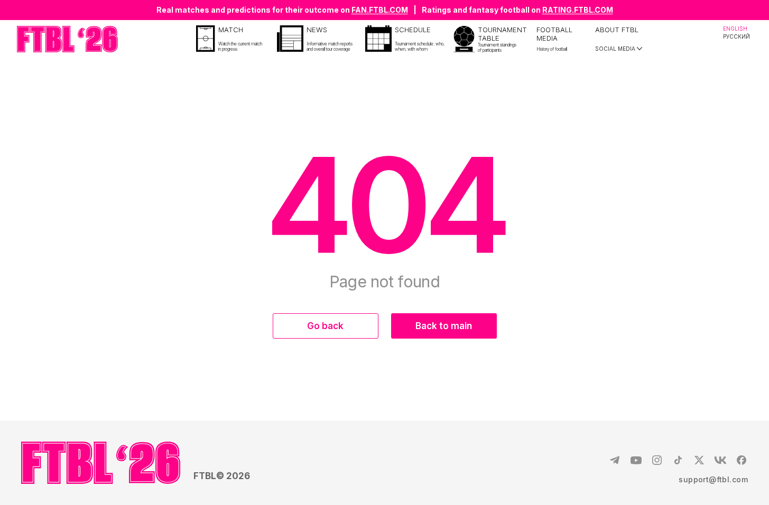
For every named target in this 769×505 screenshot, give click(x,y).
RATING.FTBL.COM (577, 9)
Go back (325, 326)
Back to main (443, 326)
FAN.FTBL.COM (379, 9)
